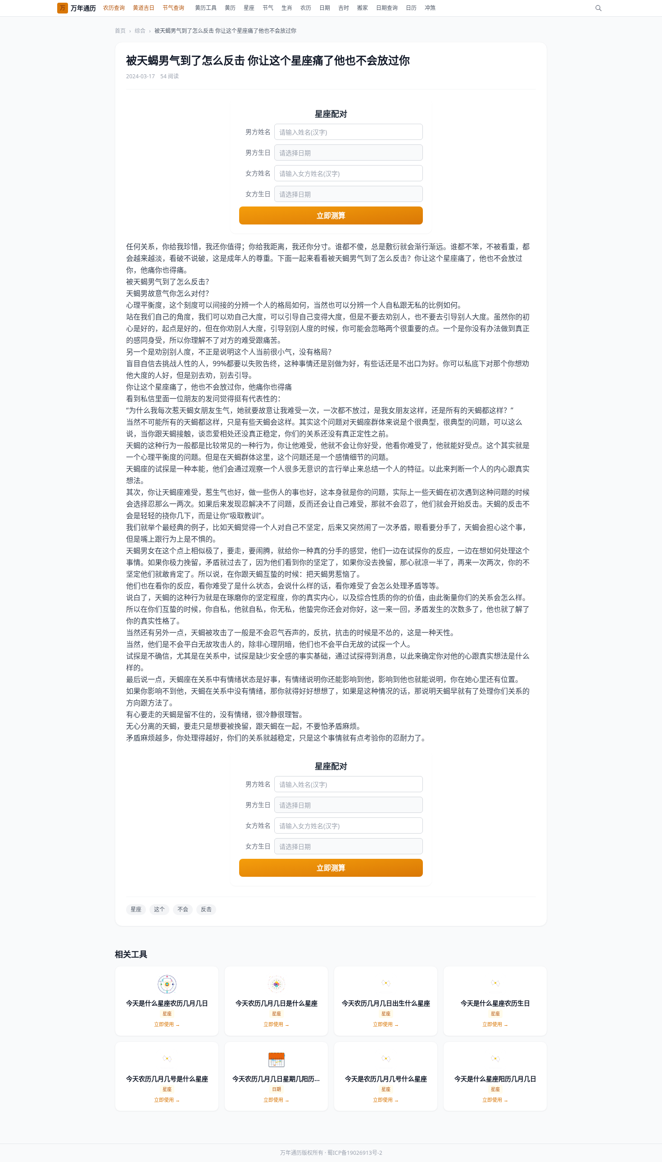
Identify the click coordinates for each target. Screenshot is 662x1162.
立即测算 (331, 215)
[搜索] (598, 8)
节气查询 (173, 8)
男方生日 (258, 152)
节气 (268, 8)
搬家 (362, 8)
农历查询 (114, 8)
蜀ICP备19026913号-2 (354, 1153)
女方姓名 (258, 173)
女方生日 (258, 193)
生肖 (286, 8)
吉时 (343, 8)
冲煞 (430, 8)
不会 (182, 909)
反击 (206, 909)
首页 (120, 31)
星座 (249, 8)
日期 (324, 8)
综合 (140, 31)
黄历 (230, 8)
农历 (305, 8)
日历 (411, 8)
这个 (159, 909)
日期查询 (387, 8)
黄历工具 (206, 8)
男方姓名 (258, 131)
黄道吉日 (143, 8)
